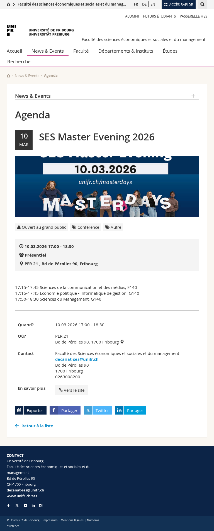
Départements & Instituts (125, 51)
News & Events (47, 51)
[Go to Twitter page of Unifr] (17, 505)
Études (170, 51)
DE (144, 4)
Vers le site (74, 390)
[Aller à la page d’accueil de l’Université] (40, 30)
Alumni (132, 16)
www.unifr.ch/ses (22, 495)
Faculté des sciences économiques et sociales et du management (76, 4)
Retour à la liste (37, 426)
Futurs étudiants (159, 16)
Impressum (50, 520)
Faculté (81, 51)
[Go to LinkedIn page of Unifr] (33, 505)
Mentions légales (72, 520)
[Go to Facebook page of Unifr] (8, 505)
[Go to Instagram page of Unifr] (40, 505)
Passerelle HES (193, 16)
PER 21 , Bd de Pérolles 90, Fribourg (61, 264)
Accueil (14, 51)
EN (152, 4)
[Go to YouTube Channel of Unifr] (25, 505)
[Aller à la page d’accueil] (8, 4)
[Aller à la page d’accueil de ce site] (8, 76)
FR (136, 4)
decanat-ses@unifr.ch (77, 359)
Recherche (19, 61)
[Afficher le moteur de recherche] (202, 4)
